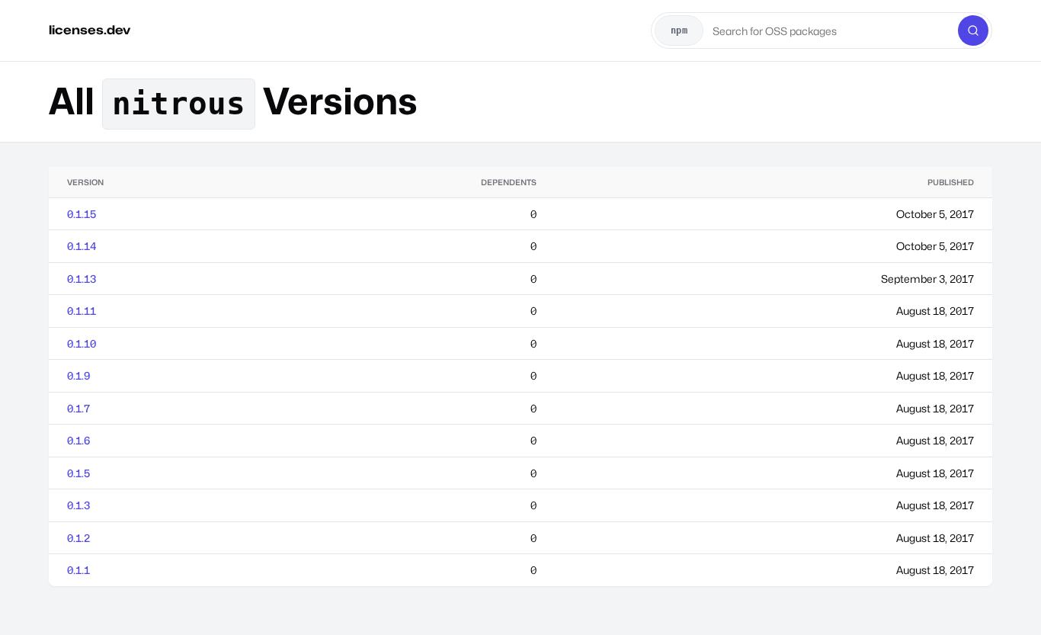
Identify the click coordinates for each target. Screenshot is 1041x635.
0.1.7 (78, 408)
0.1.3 (78, 505)
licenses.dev (89, 30)
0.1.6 (78, 440)
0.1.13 (81, 278)
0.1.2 (78, 537)
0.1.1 (78, 569)
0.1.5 (78, 473)
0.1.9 (78, 375)
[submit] (973, 30)
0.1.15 (81, 213)
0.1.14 (81, 245)
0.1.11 (81, 310)
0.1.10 (81, 343)
